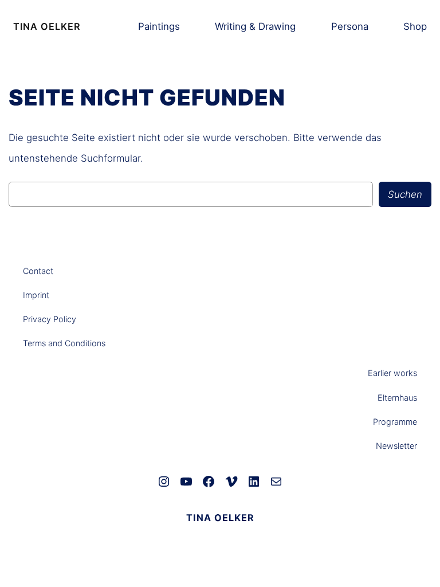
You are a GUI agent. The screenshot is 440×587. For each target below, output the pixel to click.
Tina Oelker (47, 26)
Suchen (405, 194)
